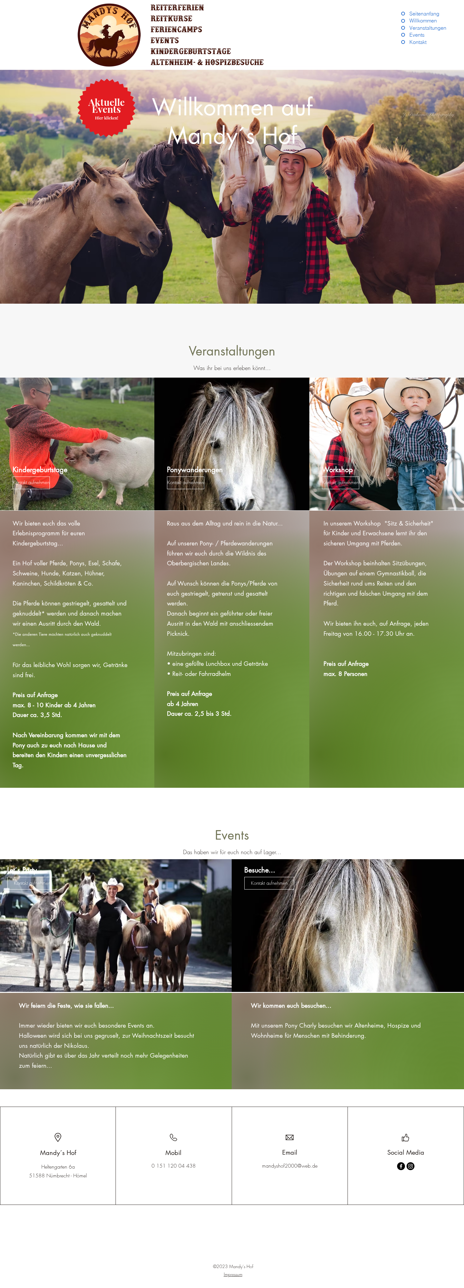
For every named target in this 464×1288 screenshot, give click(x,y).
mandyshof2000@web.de (290, 1165)
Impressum (233, 1274)
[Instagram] (410, 1166)
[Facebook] (401, 1166)
